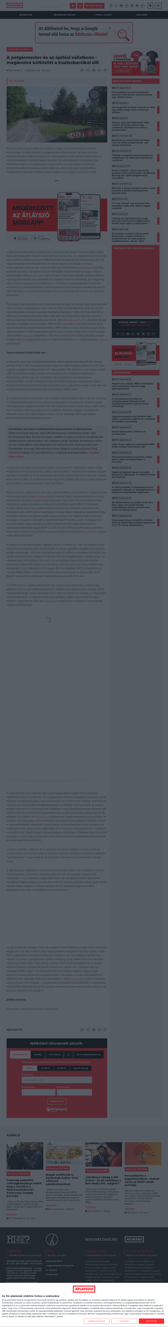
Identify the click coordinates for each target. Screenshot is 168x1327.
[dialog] (84, 1305)
